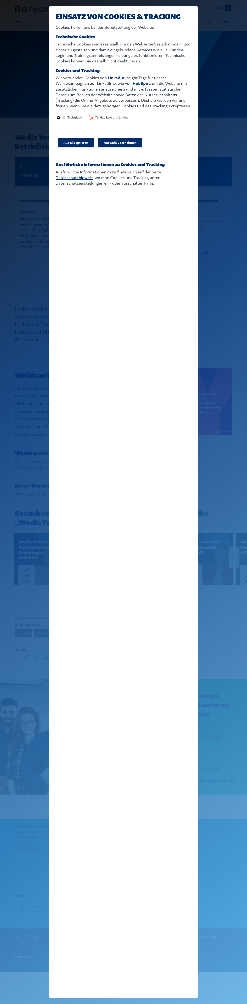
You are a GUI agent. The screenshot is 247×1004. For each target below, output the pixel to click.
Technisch (74, 117)
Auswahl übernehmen (120, 143)
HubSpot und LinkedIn (115, 117)
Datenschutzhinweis (74, 177)
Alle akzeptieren (75, 143)
